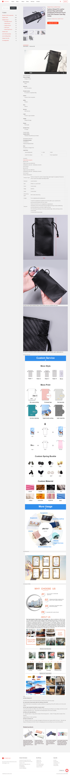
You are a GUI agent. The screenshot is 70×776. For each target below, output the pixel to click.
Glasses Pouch (5, 19)
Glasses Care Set (5, 38)
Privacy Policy (55, 765)
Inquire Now (53, 23)
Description (25, 46)
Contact (38, 1)
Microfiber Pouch (8, 21)
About (23, 1)
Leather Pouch (7, 25)
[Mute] (63, 72)
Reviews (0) (32, 46)
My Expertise (55, 761)
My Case (54, 760)
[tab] (25, 46)
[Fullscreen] (65, 72)
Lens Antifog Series (6, 36)
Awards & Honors (56, 762)
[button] (45, 62)
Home (13, 1)
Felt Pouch (6, 27)
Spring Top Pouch (8, 29)
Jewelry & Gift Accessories (7, 15)
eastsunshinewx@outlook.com (24, 764)
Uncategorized (5, 40)
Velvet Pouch (7, 23)
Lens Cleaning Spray (6, 33)
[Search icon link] (60, 1)
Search (13, 7)
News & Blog (55, 764)
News (27, 1)
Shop (17, 1)
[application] (45, 62)
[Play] (25, 72)
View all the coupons (27, 160)
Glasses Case (5, 31)
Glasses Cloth (5, 17)
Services (32, 1)
